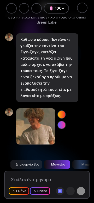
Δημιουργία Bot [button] (27, 164)
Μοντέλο (58, 164)
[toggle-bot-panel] (82, 8)
